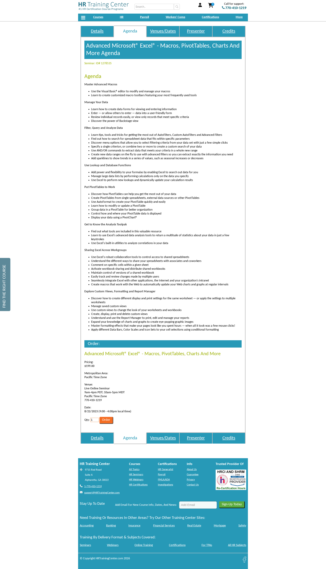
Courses (98, 17)
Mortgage (220, 525)
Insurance (134, 525)
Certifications (210, 17)
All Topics (134, 469)
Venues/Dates (163, 31)
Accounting (87, 525)
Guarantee (192, 474)
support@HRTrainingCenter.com (102, 493)
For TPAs (207, 545)
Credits (228, 31)
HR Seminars (136, 474)
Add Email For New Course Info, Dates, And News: (146, 505)
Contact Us (193, 485)
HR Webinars (136, 479)
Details (97, 31)
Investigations (165, 485)
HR (121, 17)
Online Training (143, 545)
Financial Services (164, 525)
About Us (192, 469)
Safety (242, 525)
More (239, 17)
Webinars (113, 545)
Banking (111, 525)
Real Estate (194, 525)
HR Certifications (138, 485)
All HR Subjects (237, 545)
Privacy (191, 479)
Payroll (144, 17)
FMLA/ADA (164, 479)
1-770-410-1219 (93, 486)
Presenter (196, 31)
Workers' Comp (175, 17)
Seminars (85, 545)
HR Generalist (165, 469)
